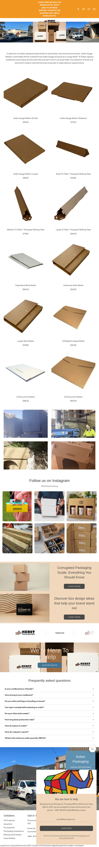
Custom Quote (49, 665)
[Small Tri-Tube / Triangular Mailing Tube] (73, 149)
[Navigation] (4, 21)
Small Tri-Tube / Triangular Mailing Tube (73, 174)
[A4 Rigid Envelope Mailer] (73, 317)
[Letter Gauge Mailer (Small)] (26, 94)
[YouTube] (89, 9)
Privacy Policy (82, 836)
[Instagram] (83, 9)
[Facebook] (78, 9)
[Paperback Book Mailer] (26, 261)
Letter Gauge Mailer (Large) (25, 174)
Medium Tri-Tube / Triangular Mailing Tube (25, 229)
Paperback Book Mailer (25, 285)
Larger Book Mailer (25, 341)
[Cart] (92, 21)
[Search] (87, 21)
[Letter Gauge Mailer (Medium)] (73, 94)
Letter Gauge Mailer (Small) (25, 118)
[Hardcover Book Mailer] (73, 261)
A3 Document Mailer (25, 397)
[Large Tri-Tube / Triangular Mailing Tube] (73, 205)
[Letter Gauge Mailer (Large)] (26, 149)
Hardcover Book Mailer (73, 285)
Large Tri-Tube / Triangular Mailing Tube (73, 229)
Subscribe (66, 828)
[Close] (92, 774)
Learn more (74, 586)
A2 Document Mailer (73, 397)
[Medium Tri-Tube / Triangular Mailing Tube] (26, 205)
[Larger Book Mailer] (26, 317)
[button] (92, 748)
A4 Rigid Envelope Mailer (73, 341)
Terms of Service (64, 838)
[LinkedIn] (94, 9)
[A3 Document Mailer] (26, 372)
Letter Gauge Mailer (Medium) (73, 118)
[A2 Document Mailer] (73, 372)
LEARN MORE (74, 617)
